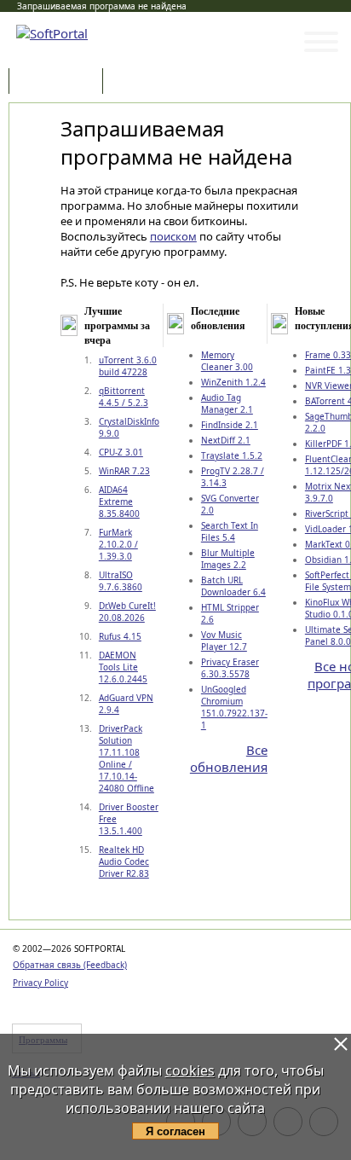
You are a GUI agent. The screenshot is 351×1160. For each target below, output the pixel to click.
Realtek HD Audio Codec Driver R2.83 (124, 861)
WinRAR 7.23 (124, 471)
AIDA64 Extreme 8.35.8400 (119, 501)
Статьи (144, 82)
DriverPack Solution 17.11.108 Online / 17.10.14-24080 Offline (126, 758)
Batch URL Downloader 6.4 (233, 586)
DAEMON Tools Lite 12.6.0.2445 (123, 667)
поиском (173, 236)
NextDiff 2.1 (225, 440)
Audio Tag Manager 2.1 (227, 403)
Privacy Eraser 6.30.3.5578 (230, 668)
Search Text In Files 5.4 (229, 531)
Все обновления (229, 758)
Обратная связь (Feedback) (70, 965)
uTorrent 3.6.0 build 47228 (128, 366)
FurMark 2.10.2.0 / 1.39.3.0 (118, 544)
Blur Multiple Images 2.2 (228, 559)
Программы (59, 82)
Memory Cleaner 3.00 (227, 361)
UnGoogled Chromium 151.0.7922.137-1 (234, 707)
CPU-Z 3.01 (121, 452)
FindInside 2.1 (229, 425)
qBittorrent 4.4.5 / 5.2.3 (123, 397)
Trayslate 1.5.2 (231, 455)
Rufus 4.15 (120, 636)
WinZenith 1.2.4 (233, 382)
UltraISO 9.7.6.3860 (120, 581)
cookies (190, 1070)
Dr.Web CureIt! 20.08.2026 (127, 612)
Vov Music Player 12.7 (224, 640)
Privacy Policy (40, 983)
